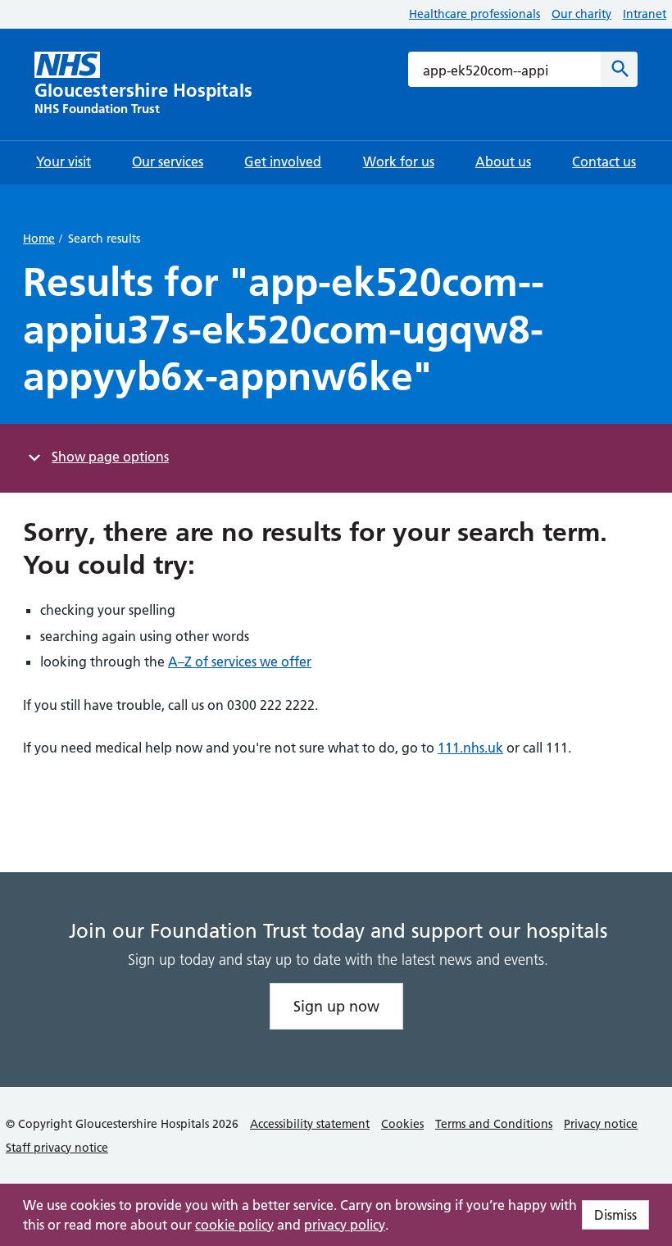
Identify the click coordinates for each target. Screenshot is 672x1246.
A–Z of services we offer (239, 661)
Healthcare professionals (474, 14)
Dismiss (615, 1215)
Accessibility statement (310, 1123)
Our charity (581, 14)
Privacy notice (601, 1123)
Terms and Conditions (493, 1123)
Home (39, 238)
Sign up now (336, 1006)
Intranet (644, 14)
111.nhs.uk (470, 747)
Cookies (402, 1123)
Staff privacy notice (57, 1147)
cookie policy (234, 1224)
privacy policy (344, 1224)
